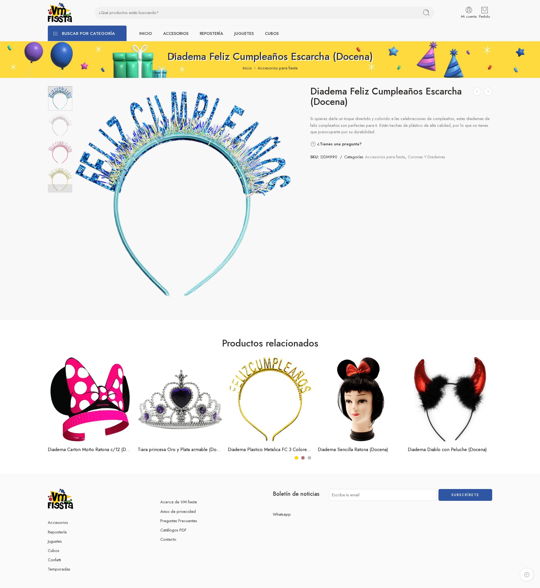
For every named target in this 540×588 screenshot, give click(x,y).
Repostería (57, 532)
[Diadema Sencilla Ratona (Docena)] (477, 91)
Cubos (53, 550)
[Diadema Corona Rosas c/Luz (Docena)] (488, 91)
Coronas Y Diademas (426, 157)
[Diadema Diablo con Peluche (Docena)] (450, 399)
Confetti (54, 560)
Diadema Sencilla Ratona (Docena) (353, 449)
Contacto (168, 539)
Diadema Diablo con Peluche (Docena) (447, 449)
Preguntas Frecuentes (178, 521)
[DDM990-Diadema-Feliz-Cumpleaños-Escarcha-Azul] (60, 98)
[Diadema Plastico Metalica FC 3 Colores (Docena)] (270, 399)
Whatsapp (282, 514)
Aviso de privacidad (178, 511)
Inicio (247, 68)
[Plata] (309, 457)
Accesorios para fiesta (278, 68)
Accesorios (58, 522)
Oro (243, 416)
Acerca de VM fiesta (178, 502)
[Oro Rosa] (302, 457)
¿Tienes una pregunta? (339, 144)
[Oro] (296, 457)
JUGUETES (244, 33)
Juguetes (55, 541)
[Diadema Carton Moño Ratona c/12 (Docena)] (90, 399)
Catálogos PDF (173, 530)
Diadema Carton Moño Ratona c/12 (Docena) (90, 449)
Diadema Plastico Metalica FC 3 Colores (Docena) (270, 449)
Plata (243, 433)
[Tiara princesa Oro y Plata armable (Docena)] (180, 399)
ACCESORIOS (175, 33)
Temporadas (59, 569)
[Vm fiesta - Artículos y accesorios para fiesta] (60, 12)
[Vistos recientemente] (526, 574)
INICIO (145, 33)
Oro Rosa (243, 424)
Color (232, 409)
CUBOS (272, 33)
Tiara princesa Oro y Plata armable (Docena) (180, 449)
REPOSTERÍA (211, 33)
